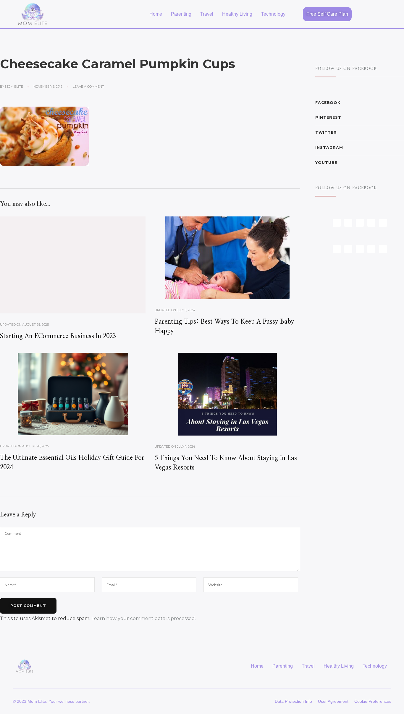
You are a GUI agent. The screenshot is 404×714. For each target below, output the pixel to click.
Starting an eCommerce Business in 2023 (58, 336)
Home (155, 14)
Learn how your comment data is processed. (143, 618)
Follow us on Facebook (346, 69)
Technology (273, 14)
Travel (206, 14)
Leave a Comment (88, 86)
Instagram (329, 147)
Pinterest (328, 117)
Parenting (181, 14)
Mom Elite (14, 87)
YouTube (326, 162)
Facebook (327, 102)
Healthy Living (237, 14)
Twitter (326, 132)
